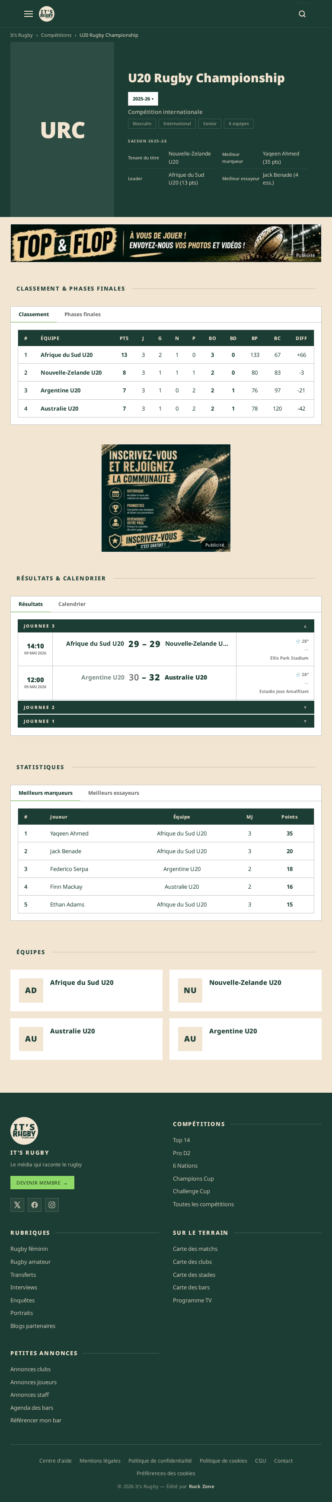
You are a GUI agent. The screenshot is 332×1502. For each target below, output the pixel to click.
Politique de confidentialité (160, 1460)
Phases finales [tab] (82, 314)
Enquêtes (22, 1300)
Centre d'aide (55, 1460)
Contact (283, 1460)
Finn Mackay (66, 886)
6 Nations (185, 1166)
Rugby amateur (30, 1262)
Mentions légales (100, 1460)
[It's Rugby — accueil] (46, 14)
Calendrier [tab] (72, 604)
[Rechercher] (302, 13)
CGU (260, 1460)
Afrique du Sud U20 (67, 355)
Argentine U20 (60, 390)
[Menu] (28, 14)
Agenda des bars (31, 1407)
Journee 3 (166, 626)
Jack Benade (65, 851)
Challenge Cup (191, 1191)
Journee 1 (166, 721)
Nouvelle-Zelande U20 (71, 372)
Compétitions (56, 35)
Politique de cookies (223, 1460)
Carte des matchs (195, 1249)
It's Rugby (21, 35)
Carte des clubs (192, 1262)
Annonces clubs (30, 1369)
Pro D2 (181, 1153)
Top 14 (181, 1140)
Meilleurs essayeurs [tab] (113, 792)
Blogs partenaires (32, 1326)
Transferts (23, 1275)
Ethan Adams (67, 904)
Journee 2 (166, 707)
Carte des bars (191, 1287)
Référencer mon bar (35, 1420)
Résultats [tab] (31, 604)
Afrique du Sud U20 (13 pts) (186, 179)
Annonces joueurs (33, 1382)
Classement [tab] (34, 314)
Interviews (23, 1287)
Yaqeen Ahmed (69, 833)
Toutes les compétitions (203, 1204)
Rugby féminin (29, 1249)
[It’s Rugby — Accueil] (24, 1131)
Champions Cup (193, 1178)
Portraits (21, 1313)
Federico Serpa (69, 869)
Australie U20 (59, 408)
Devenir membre (42, 1183)
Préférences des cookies (166, 1473)
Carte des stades (194, 1275)
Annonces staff (29, 1395)
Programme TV (192, 1300)
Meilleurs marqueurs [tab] (46, 792)
